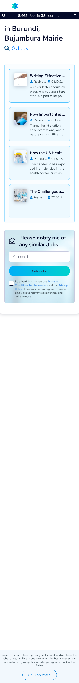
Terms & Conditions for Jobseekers (36, 283)
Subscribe (39, 271)
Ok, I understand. (39, 675)
